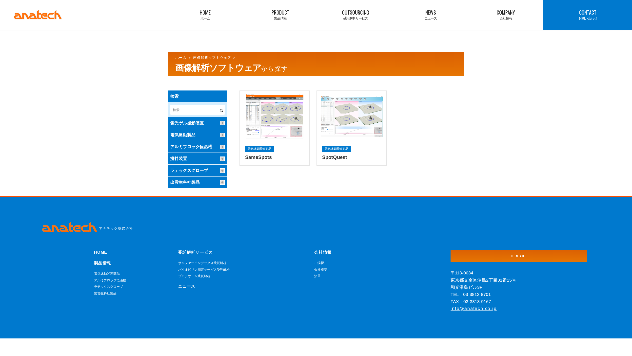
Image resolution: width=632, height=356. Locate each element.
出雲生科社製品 (105, 293)
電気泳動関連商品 (107, 273)
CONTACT (518, 255)
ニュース (187, 286)
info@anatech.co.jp (473, 308)
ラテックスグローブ (108, 287)
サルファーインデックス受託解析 (202, 263)
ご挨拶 (319, 263)
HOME (100, 252)
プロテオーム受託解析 (194, 276)
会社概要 (320, 269)
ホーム (181, 58)
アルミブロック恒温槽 (110, 280)
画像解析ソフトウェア (212, 58)
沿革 (317, 276)
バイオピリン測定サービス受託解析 (204, 269)
